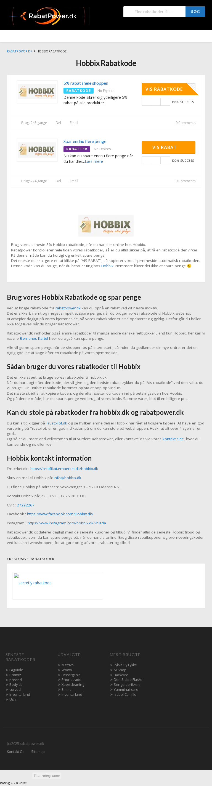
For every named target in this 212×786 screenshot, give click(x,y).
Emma (66, 689)
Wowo (67, 670)
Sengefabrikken (127, 684)
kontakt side (173, 438)
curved (15, 689)
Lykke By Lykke (125, 665)
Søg (195, 11)
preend (15, 680)
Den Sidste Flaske (128, 679)
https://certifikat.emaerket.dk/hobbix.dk (64, 468)
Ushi (13, 699)
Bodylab (16, 684)
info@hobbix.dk (67, 477)
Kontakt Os (15, 751)
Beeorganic (71, 675)
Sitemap (38, 751)
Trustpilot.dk (56, 423)
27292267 (26, 505)
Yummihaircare (126, 689)
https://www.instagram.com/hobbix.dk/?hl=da (67, 523)
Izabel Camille (125, 694)
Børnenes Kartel (34, 338)
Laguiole (16, 670)
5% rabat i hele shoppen (85, 83)
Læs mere (94, 161)
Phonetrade (71, 679)
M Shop (120, 670)
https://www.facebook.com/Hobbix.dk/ (60, 513)
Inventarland (19, 694)
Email (73, 122)
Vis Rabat (165, 147)
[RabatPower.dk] (48, 15)
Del (58, 122)
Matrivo (68, 665)
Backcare (121, 675)
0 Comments (185, 122)
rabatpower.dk (68, 308)
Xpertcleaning (73, 684)
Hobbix (107, 265)
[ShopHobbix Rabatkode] (106, 225)
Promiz (15, 675)
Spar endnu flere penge (84, 141)
